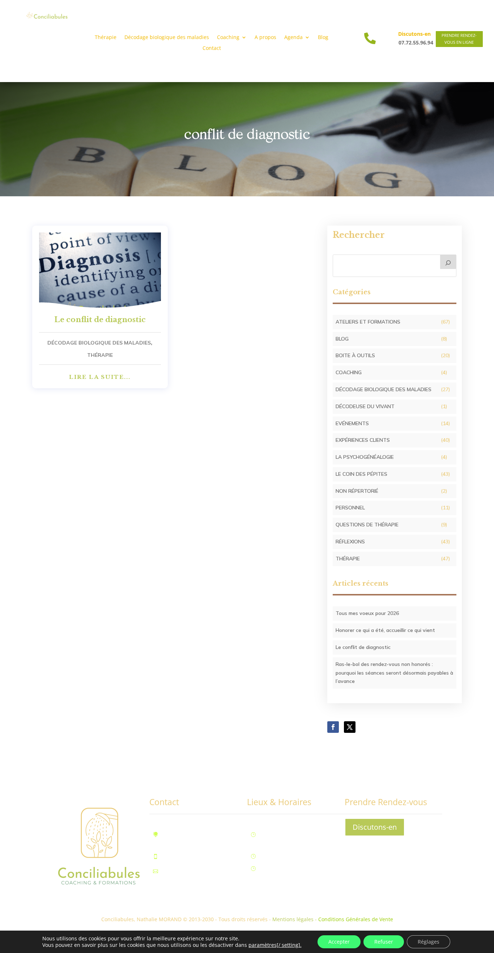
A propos (265, 37)
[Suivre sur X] (349, 727)
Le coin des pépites (361, 474)
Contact (212, 48)
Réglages (428, 941)
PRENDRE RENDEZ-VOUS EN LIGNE (459, 39)
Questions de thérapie (367, 524)
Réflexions (350, 541)
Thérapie (105, 37)
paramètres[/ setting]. (275, 945)
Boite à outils (355, 355)
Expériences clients (363, 440)
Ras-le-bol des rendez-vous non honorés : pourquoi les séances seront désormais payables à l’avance (394, 673)
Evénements (352, 423)
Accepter (339, 941)
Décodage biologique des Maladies (99, 342)
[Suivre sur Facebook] (333, 727)
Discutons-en (375, 827)
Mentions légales (293, 919)
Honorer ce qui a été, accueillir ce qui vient (385, 630)
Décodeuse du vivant (365, 406)
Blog (323, 37)
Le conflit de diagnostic (100, 319)
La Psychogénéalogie (365, 457)
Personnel (350, 507)
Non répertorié (357, 491)
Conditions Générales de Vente (355, 919)
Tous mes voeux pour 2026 (367, 613)
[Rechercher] (448, 262)
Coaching (349, 372)
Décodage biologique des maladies (166, 37)
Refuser (383, 941)
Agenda (293, 37)
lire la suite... (100, 376)
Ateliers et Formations (368, 322)
